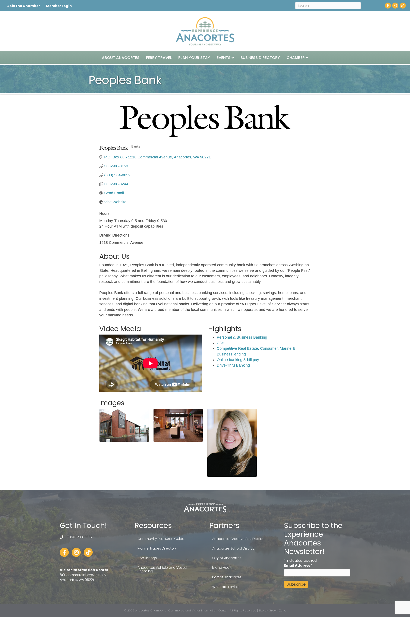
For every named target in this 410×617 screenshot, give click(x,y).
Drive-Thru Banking (233, 365)
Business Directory (260, 57)
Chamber (296, 57)
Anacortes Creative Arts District (238, 538)
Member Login (59, 6)
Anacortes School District (233, 548)
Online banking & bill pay (238, 360)
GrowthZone (277, 610)
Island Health (223, 567)
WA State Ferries (225, 586)
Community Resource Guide (161, 538)
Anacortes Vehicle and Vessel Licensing (162, 569)
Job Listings (147, 558)
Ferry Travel (159, 57)
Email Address (298, 565)
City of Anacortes (226, 558)
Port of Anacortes (227, 577)
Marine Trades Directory (157, 548)
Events (223, 57)
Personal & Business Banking (242, 337)
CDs (220, 343)
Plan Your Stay (194, 57)
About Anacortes (120, 57)
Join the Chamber (23, 6)
